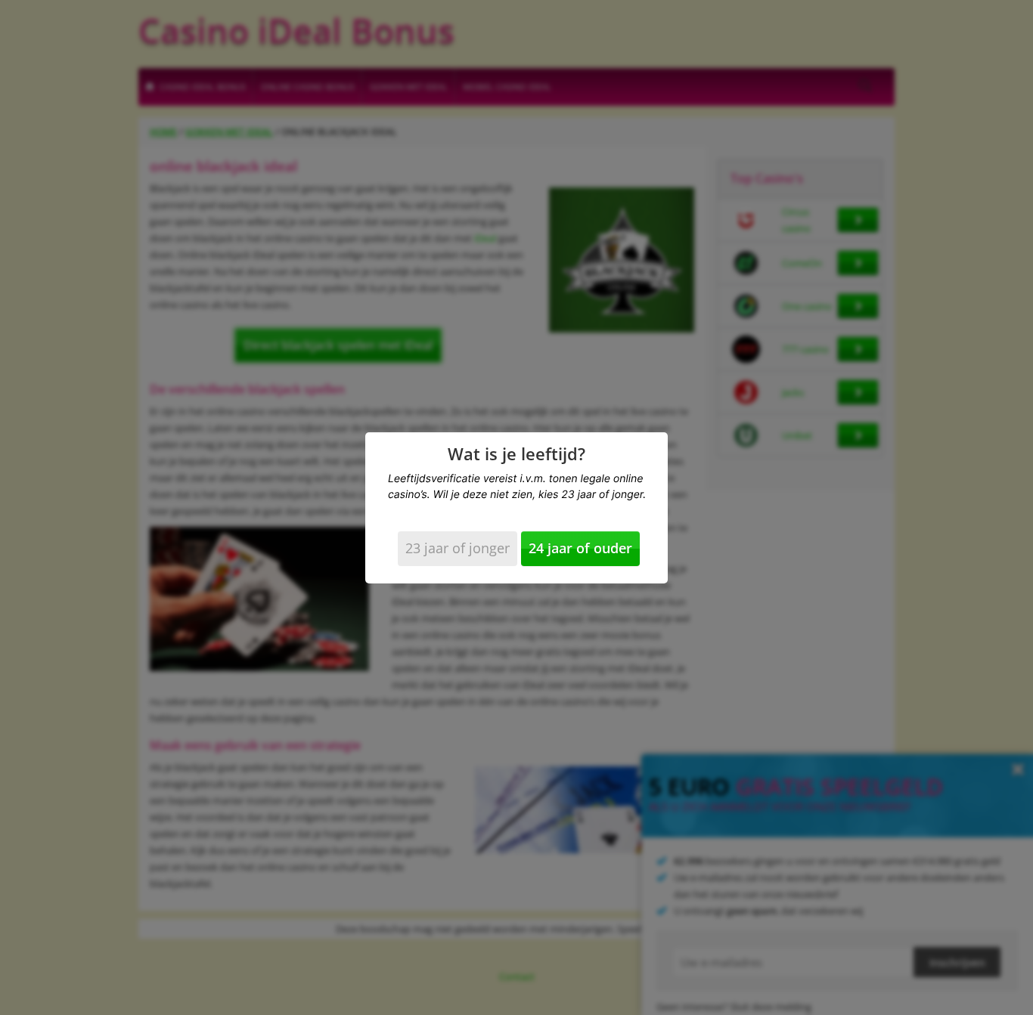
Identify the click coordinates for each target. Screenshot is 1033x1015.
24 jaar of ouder (580, 548)
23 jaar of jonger (457, 548)
